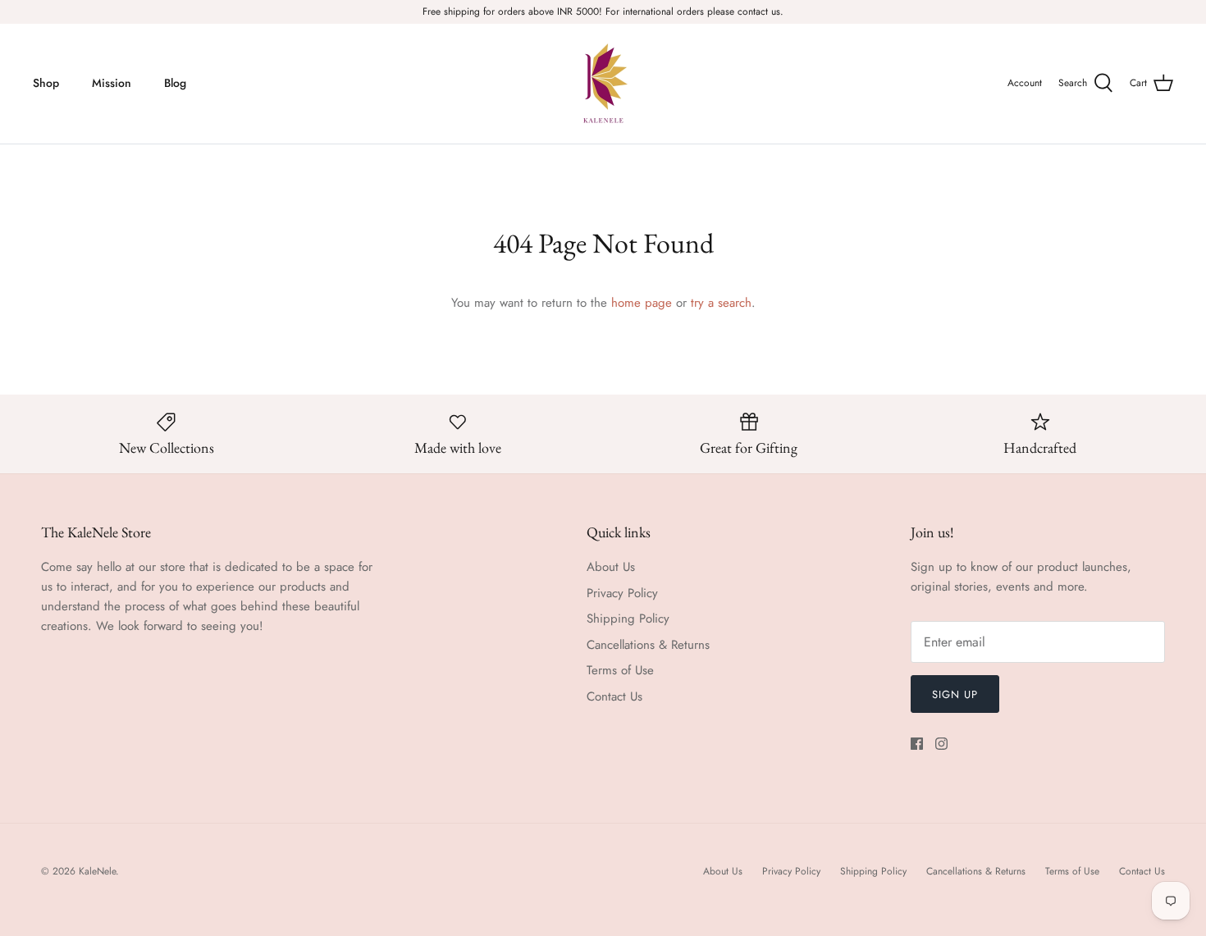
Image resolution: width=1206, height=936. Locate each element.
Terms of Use (620, 670)
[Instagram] (941, 743)
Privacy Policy (622, 593)
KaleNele (97, 871)
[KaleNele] (603, 83)
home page (641, 303)
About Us (611, 567)
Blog (175, 83)
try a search (721, 303)
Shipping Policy (628, 619)
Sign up (955, 694)
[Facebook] (917, 743)
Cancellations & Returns (648, 645)
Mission (111, 83)
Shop (46, 83)
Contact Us (614, 696)
